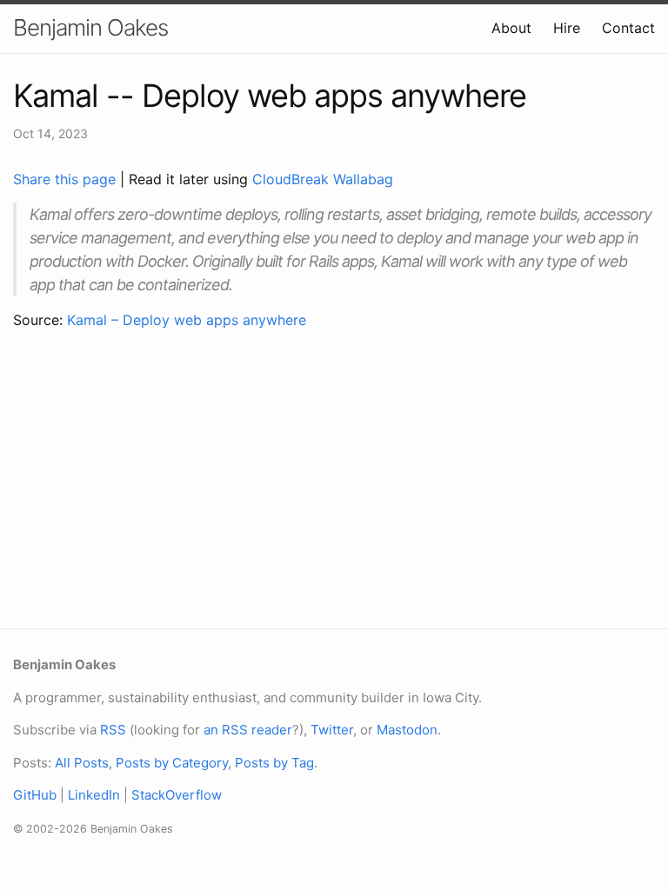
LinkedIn (94, 795)
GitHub (35, 795)
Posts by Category (172, 762)
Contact (628, 28)
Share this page (66, 179)
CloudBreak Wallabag (322, 179)
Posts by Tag (274, 762)
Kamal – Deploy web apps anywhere (186, 320)
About (511, 28)
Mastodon (407, 729)
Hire (566, 28)
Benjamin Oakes (90, 27)
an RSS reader (248, 729)
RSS (113, 729)
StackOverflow (176, 795)
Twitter (332, 729)
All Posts (82, 762)
